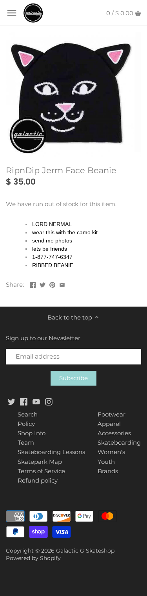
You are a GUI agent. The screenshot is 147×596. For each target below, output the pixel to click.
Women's (111, 452)
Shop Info (31, 433)
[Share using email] (62, 283)
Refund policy (38, 480)
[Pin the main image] (52, 283)
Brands (108, 471)
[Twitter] (11, 401)
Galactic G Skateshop (85, 551)
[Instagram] (49, 401)
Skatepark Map (40, 461)
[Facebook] (23, 401)
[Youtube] (36, 401)
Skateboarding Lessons (51, 452)
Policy (26, 423)
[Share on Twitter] (42, 283)
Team (26, 442)
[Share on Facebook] (33, 283)
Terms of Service (41, 471)
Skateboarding (119, 442)
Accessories (114, 433)
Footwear (111, 414)
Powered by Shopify (33, 558)
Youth (106, 461)
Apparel (109, 423)
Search (28, 414)
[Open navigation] (12, 13)
